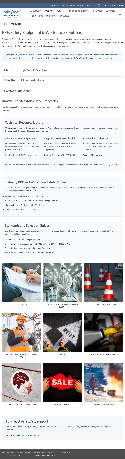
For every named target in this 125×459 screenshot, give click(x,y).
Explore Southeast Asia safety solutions (22, 435)
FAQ (62, 6)
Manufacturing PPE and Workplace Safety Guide (25, 196)
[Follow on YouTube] (122, 5)
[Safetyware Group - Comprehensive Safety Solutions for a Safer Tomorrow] (14, 13)
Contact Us (90, 6)
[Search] (31, 11)
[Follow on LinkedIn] (119, 5)
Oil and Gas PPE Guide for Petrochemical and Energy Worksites (32, 200)
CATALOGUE (64, 16)
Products (49, 11)
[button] (120, 13)
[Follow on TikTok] (110, 5)
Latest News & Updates (74, 6)
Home (5, 24)
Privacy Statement (23, 452)
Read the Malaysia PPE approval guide (21, 155)
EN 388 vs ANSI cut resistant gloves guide (22, 239)
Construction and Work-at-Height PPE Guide (24, 205)
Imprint (57, 452)
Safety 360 (97, 11)
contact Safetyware (73, 164)
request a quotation (53, 1)
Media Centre (37, 16)
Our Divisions (51, 6)
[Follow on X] (112, 5)
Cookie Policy (8, 452)
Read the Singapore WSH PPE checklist (60, 155)
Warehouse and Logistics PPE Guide (20, 209)
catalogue (38, 1)
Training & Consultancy (79, 11)
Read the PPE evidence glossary (96, 155)
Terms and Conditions (42, 452)
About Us (37, 11)
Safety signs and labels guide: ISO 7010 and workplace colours (31, 252)
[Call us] (117, 5)
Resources (110, 11)
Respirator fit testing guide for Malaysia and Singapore (27, 248)
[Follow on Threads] (115, 5)
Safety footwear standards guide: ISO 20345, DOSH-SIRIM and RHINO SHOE (37, 244)
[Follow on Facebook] (105, 5)
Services (60, 11)
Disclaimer (66, 452)
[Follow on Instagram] (108, 5)
